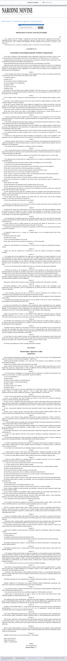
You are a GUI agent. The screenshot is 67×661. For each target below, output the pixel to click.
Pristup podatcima (32, 658)
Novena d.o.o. (5, 660)
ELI (40, 658)
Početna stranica (48, 2)
